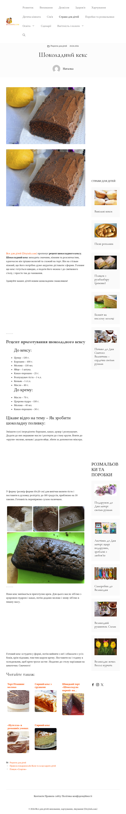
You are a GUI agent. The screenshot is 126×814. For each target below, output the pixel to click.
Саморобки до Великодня (103, 588)
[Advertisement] (45, 228)
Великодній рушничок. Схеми (105, 624)
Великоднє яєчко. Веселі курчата (105, 663)
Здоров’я (80, 7)
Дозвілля (64, 7)
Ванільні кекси (103, 211)
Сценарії (46, 26)
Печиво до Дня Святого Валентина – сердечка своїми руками (104, 356)
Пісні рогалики (103, 244)
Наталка (68, 69)
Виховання (46, 7)
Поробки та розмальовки (99, 17)
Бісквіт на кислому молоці (104, 316)
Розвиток (28, 7)
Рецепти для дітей (59, 46)
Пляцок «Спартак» (18, 769)
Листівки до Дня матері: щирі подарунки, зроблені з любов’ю (105, 548)
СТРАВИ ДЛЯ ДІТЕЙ (103, 181)
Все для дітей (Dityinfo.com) (21, 253)
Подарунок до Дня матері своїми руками (103, 506)
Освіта (26, 26)
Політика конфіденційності (77, 796)
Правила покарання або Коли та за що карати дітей (33, 765)
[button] (24, 35)
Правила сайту (53, 796)
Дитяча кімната (32, 17)
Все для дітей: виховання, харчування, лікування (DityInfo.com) (66, 809)
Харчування (98, 7)
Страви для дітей (69, 17)
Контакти (39, 796)
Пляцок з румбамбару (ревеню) (101, 279)
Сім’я (50, 17)
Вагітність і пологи (68, 26)
